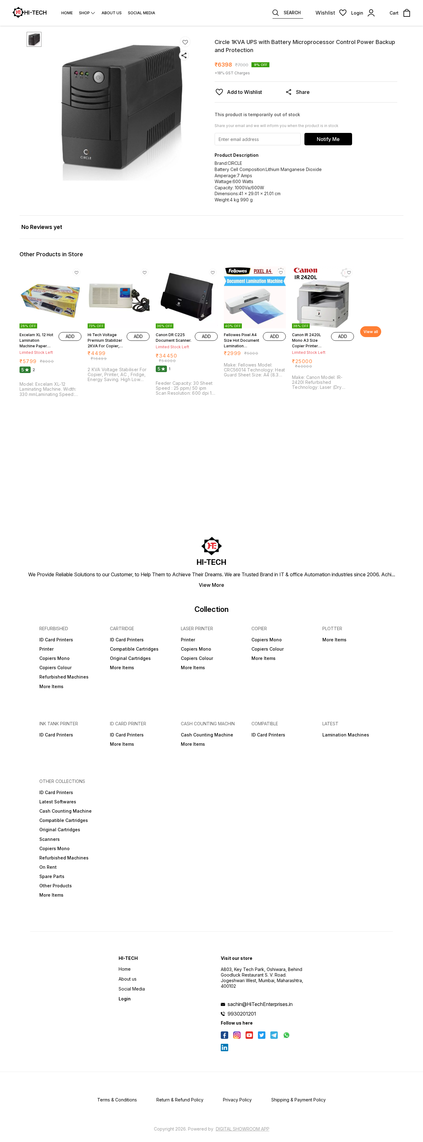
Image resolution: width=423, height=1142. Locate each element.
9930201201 (242, 1014)
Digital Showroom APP (242, 1128)
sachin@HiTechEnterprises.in (260, 1004)
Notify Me (328, 139)
